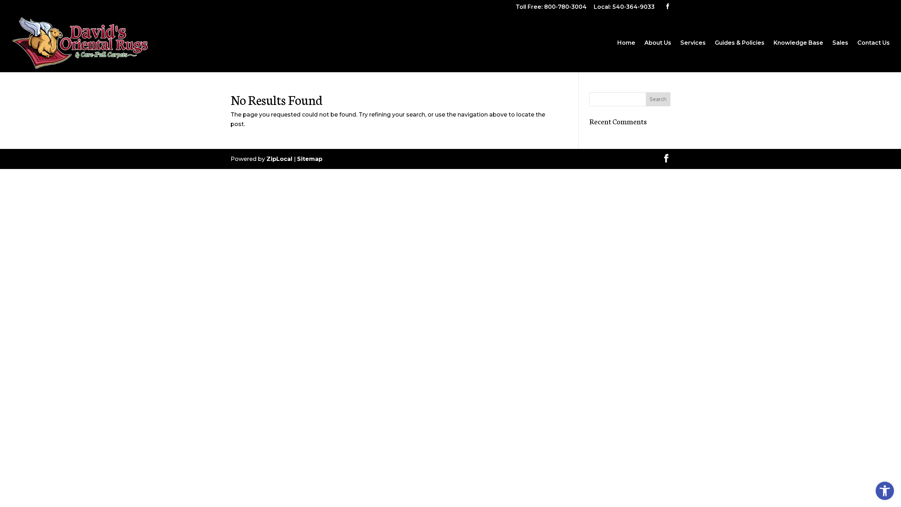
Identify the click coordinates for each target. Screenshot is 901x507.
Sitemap (309, 159)
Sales (840, 43)
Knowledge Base (798, 43)
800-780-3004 (565, 7)
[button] (885, 491)
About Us (657, 43)
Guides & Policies (739, 43)
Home (626, 43)
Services (693, 43)
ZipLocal (279, 159)
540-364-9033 (633, 7)
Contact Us (873, 43)
